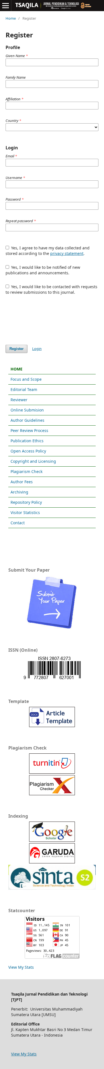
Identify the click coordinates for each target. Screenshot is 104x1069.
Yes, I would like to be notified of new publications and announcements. (43, 270)
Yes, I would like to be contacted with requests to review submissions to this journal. (52, 289)
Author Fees (22, 481)
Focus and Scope (26, 379)
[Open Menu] (5, 5)
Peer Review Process (29, 430)
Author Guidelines (27, 420)
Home (11, 18)
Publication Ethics (27, 440)
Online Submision (27, 410)
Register (16, 349)
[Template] (52, 725)
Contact (18, 522)
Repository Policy (26, 502)
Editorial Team (24, 389)
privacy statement (66, 253)
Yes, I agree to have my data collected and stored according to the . (48, 250)
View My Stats (21, 967)
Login (37, 348)
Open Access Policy (28, 451)
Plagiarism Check (26, 471)
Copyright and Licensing (33, 461)
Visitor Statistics (25, 512)
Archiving (19, 492)
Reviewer (19, 399)
